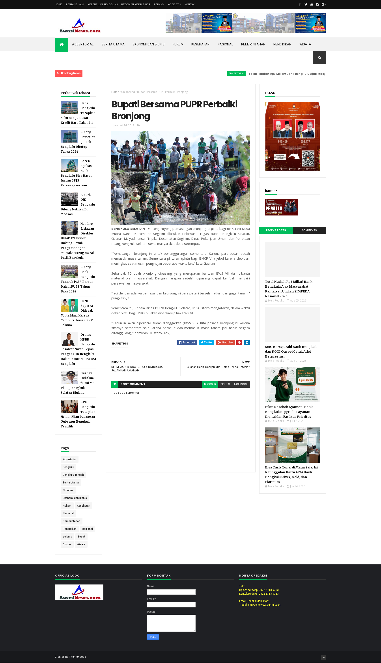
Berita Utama (113, 44)
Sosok (81, 536)
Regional (87, 528)
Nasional (225, 44)
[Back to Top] (323, 657)
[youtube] (311, 4)
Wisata (305, 44)
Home (58, 4)
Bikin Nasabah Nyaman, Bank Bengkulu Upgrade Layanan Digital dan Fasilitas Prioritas (289, 412)
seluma (67, 536)
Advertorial (83, 44)
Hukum (178, 44)
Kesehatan (200, 44)
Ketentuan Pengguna (103, 4)
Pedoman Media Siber (135, 4)
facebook (241, 384)
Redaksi (159, 4)
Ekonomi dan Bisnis (149, 44)
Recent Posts (276, 230)
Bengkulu (68, 467)
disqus (225, 384)
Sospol (67, 544)
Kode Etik (174, 4)
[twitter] (305, 4)
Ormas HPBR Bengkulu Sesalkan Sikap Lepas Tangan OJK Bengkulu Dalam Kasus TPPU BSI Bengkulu (78, 349)
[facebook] (299, 4)
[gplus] (323, 4)
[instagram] (317, 4)
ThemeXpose (77, 656)
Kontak (190, 4)
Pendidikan (282, 44)
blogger (210, 384)
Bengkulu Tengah (73, 474)
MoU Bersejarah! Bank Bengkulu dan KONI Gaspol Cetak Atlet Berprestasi (291, 351)
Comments (309, 230)
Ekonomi (68, 490)
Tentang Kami (75, 4)
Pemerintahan (253, 44)
